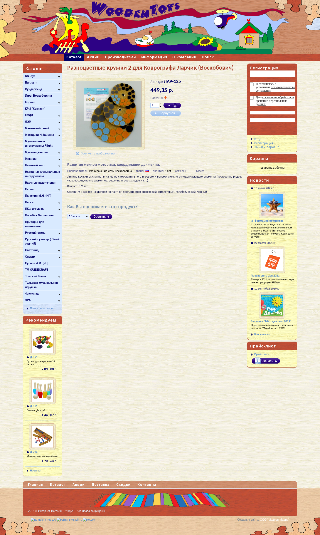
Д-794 (33, 452)
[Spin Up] (160, 104)
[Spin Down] (160, 107)
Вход (257, 139)
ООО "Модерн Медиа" (274, 519)
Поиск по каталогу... (43, 308)
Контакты (147, 485)
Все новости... (263, 334)
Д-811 (33, 406)
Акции (78, 485)
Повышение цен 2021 (265, 275)
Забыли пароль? (266, 147)
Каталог (58, 485)
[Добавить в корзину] (172, 105)
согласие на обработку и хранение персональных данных (275, 101)
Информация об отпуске (267, 221)
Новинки (36, 470)
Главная (35, 485)
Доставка (100, 485)
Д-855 (33, 357)
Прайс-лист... (262, 354)
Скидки (123, 485)
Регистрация (263, 143)
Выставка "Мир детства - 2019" (271, 321)
